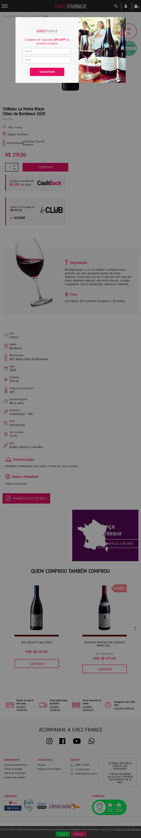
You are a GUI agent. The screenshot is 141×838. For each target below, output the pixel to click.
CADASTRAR (47, 71)
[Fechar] (119, 24)
